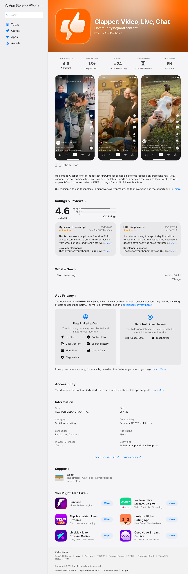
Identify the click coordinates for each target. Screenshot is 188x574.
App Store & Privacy (89, 570)
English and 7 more (66, 434)
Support (125, 570)
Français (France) (116, 556)
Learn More (159, 369)
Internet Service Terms (65, 570)
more (178, 188)
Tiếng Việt (163, 556)
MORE (109, 243)
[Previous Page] (51, 64)
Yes (57, 445)
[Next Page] (184, 64)
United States (61, 552)
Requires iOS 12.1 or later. (134, 423)
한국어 (131, 556)
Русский (88, 556)
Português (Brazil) (146, 556)
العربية (78, 556)
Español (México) (63, 556)
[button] (24, 24)
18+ (122, 434)
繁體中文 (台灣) (62, 559)
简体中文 (101, 556)
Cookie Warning (110, 570)
